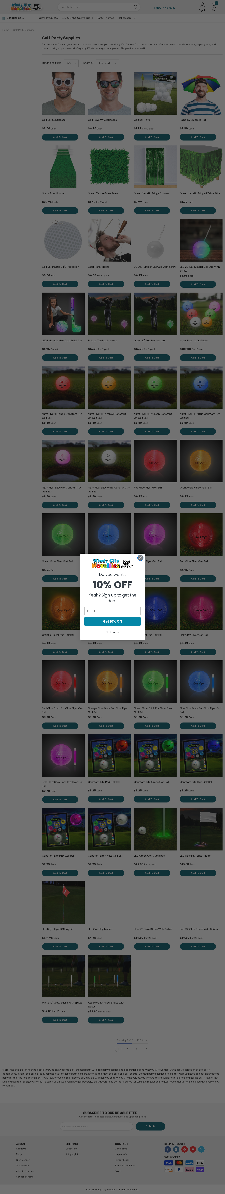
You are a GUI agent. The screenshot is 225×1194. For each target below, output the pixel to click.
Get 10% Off (112, 621)
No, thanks (112, 632)
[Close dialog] (140, 558)
